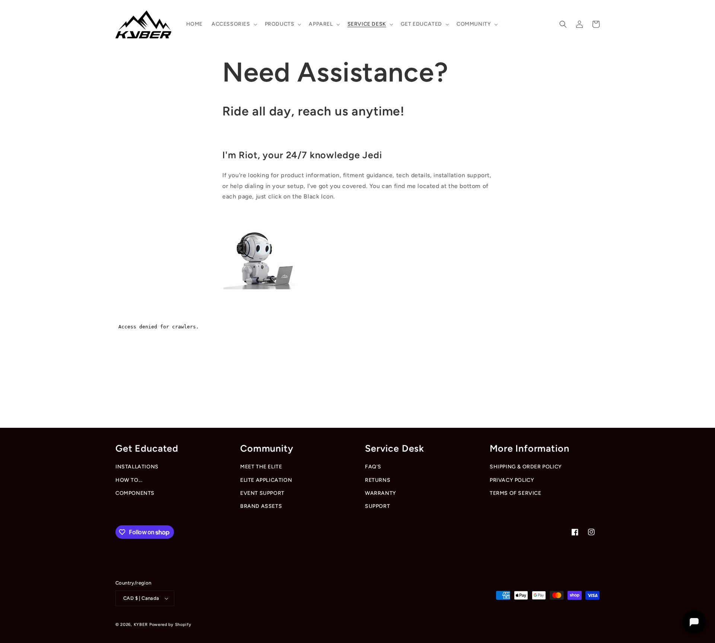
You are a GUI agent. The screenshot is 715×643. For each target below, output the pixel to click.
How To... (128, 480)
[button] (233, 24)
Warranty (380, 493)
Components (135, 493)
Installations (137, 467)
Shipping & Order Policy (526, 467)
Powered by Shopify (170, 624)
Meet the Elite (261, 467)
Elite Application (266, 480)
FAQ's (373, 467)
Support (377, 506)
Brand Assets (261, 506)
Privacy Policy (512, 480)
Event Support (262, 493)
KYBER (141, 624)
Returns (377, 480)
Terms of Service (515, 493)
